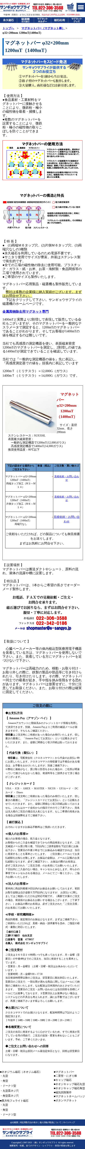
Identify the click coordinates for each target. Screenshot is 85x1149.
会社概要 (14, 1122)
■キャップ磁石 (63, 1079)
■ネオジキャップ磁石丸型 (69, 1084)
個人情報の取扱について (50, 1122)
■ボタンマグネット (65, 1100)
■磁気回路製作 (63, 1092)
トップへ (8, 28)
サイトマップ (69, 1122)
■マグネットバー (64, 1071)
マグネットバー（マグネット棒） (43, 28)
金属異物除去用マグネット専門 (25, 311)
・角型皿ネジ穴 (9, 1095)
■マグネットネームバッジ (69, 1096)
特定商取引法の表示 (29, 1122)
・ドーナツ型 (8, 1085)
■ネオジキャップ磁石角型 (69, 1088)
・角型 (4, 1080)
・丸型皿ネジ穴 (9, 1090)
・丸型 (4, 1075)
